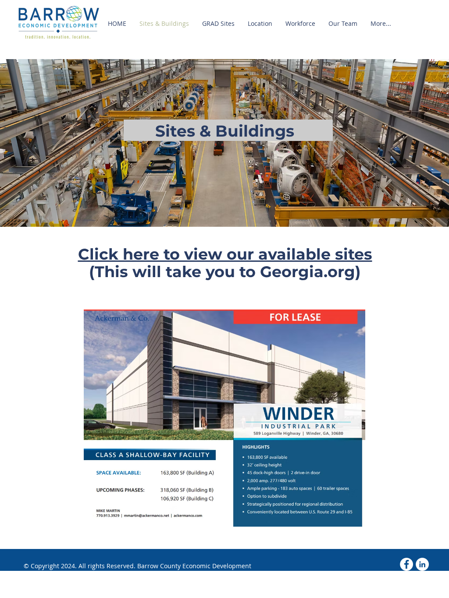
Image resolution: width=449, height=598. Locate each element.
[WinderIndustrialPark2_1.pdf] (224, 419)
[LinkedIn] (422, 564)
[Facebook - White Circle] (406, 564)
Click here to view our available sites (225, 254)
